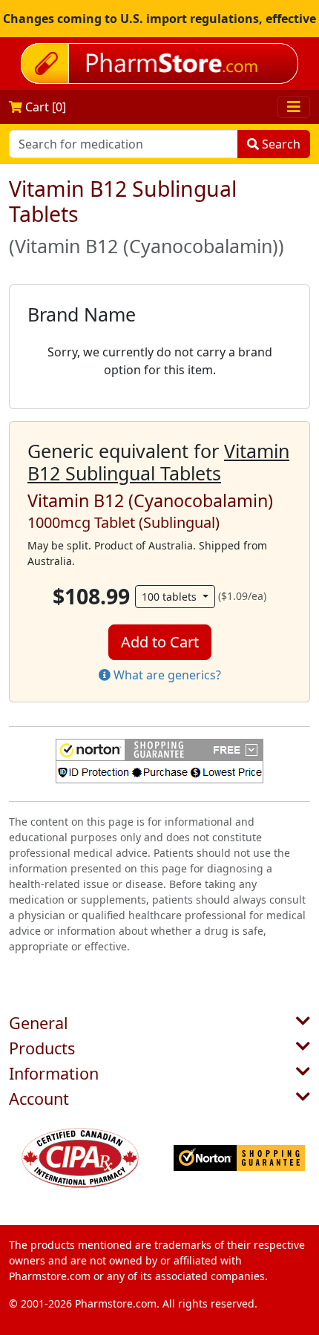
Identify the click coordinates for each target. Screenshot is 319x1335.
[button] (159, 761)
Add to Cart (160, 642)
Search (279, 144)
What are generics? (166, 675)
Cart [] (44, 107)
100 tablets (171, 597)
